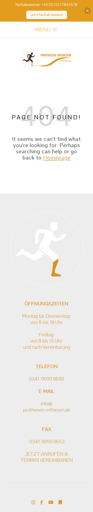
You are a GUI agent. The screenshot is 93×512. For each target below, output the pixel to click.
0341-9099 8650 (46, 379)
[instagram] (33, 502)
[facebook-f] (42, 502)
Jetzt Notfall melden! (46, 14)
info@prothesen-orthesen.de (46, 406)
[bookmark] (60, 502)
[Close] (87, 11)
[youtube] (51, 502)
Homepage (57, 157)
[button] (42, 30)
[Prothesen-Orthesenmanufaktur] (46, 59)
